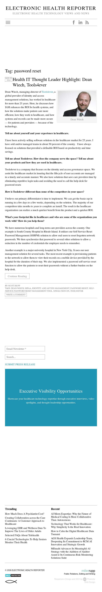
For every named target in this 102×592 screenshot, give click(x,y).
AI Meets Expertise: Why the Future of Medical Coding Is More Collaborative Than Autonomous (71, 516)
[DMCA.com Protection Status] (13, 576)
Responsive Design (62, 579)
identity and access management (50, 288)
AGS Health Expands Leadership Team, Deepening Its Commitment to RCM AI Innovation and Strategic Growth (72, 541)
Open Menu (8, 22)
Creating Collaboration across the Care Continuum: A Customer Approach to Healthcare (25, 520)
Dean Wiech (17, 288)
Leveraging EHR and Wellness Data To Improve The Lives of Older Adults (25, 529)
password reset (79, 288)
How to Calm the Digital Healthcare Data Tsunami (72, 532)
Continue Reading (17, 276)
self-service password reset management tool (49, 289)
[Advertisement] (51, 48)
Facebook (74, 22)
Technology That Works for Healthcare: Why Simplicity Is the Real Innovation (71, 525)
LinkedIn (80, 22)
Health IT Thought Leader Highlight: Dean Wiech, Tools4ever (52, 82)
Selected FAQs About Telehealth (22, 535)
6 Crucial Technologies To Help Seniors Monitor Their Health (25, 540)
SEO (78, 579)
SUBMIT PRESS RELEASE (20, 364)
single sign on (61, 291)
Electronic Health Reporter (51, 7)
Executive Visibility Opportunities (50, 391)
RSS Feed (87, 22)
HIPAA (28, 288)
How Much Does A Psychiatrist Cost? (24, 513)
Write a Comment (16, 294)
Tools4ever (47, 91)
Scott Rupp (14, 285)
